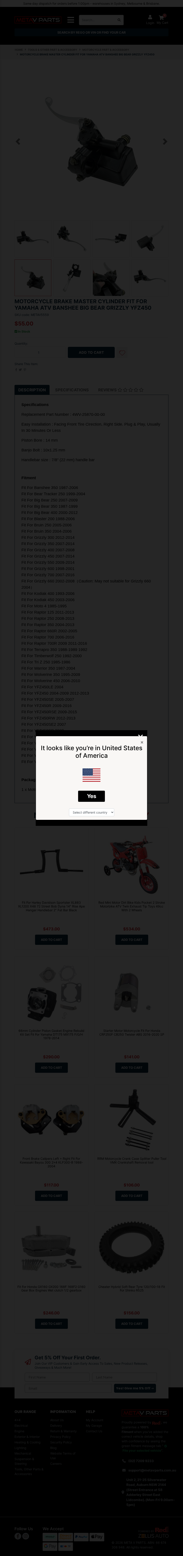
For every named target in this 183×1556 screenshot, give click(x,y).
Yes (91, 796)
